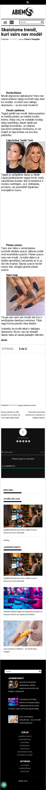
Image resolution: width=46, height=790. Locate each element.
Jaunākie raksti (25, 736)
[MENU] (12, 22)
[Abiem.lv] (5, 22)
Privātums (24, 771)
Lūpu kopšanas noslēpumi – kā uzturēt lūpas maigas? (30, 720)
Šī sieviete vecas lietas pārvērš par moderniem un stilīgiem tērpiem (35, 415)
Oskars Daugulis (32, 39)
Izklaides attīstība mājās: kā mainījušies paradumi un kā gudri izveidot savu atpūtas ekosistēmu (23, 704)
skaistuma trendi (30, 405)
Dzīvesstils (25, 749)
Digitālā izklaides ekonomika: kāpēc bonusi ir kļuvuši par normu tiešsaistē (23, 686)
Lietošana (25, 765)
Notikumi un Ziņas (25, 755)
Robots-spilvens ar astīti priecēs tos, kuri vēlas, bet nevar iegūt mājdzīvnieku (10, 415)
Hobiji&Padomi (25, 739)
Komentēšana (25, 768)
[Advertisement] (23, 66)
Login (42, 452)
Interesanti (25, 746)
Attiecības (13, 405)
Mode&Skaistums (25, 752)
